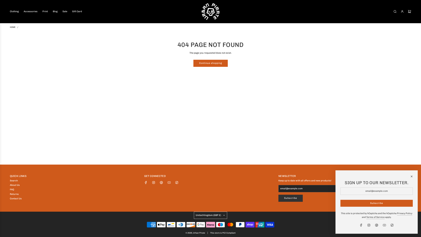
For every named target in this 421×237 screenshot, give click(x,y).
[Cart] (409, 11)
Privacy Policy (404, 213)
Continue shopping (210, 63)
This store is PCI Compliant (222, 233)
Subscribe (290, 198)
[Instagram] (153, 182)
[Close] (411, 176)
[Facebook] (145, 182)
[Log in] (402, 11)
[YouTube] (169, 182)
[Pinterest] (161, 182)
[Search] (395, 11)
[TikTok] (176, 182)
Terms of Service (375, 217)
